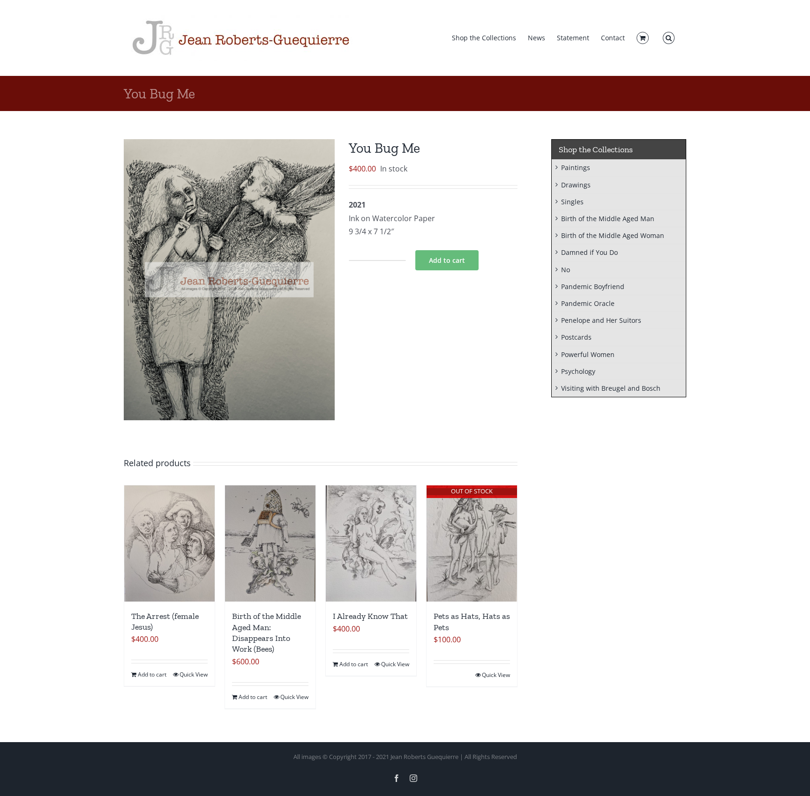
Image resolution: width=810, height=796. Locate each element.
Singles (572, 201)
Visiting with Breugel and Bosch (610, 388)
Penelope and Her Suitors (601, 320)
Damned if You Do (589, 252)
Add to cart (447, 260)
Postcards (576, 337)
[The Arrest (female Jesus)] (169, 543)
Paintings (575, 167)
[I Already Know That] (371, 543)
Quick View (194, 674)
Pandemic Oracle (588, 303)
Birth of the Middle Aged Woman (612, 235)
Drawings (576, 184)
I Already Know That (370, 616)
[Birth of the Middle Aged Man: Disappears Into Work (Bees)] (270, 543)
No (565, 269)
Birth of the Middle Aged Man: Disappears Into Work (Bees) (266, 632)
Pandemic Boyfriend (592, 286)
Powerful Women (588, 354)
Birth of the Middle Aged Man (607, 218)
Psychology (578, 371)
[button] (669, 38)
